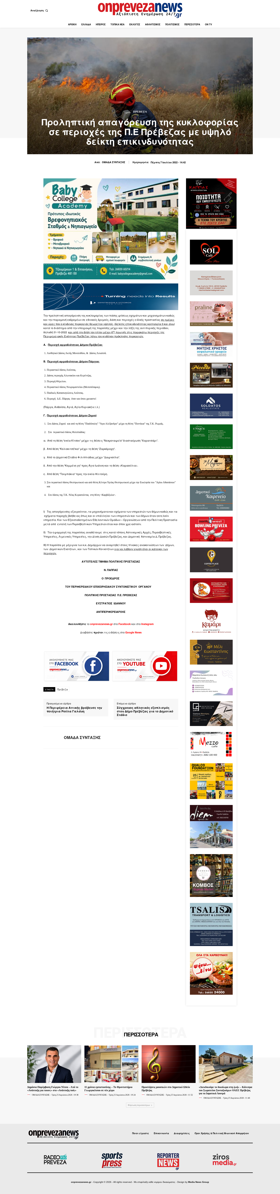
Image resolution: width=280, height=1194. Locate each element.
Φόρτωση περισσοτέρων (139, 1105)
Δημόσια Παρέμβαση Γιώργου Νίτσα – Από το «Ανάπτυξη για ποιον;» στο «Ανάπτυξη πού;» (52, 1089)
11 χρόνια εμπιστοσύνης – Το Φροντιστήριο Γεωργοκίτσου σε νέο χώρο (108, 1089)
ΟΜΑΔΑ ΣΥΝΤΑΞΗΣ (113, 162)
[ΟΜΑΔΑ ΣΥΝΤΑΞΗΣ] (51, 737)
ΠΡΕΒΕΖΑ (140, 111)
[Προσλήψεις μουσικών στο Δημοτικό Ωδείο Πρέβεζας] (169, 1064)
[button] (39, 10)
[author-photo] (29, 1094)
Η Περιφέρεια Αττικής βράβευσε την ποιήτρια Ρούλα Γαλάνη (74, 709)
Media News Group (198, 1182)
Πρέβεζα (62, 689)
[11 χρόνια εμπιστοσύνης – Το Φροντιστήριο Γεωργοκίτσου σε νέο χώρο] (111, 1064)
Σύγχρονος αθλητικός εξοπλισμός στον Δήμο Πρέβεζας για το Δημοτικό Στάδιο (145, 711)
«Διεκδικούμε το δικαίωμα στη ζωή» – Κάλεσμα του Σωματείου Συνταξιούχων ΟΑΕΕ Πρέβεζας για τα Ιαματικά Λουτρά (225, 1090)
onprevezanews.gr (81, 1182)
